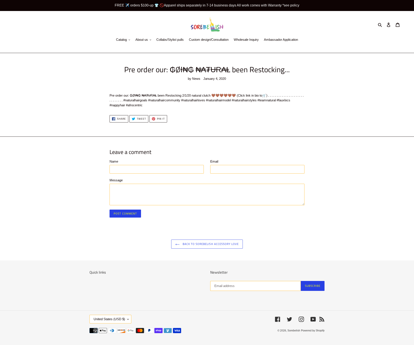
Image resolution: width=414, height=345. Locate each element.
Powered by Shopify (313, 330)
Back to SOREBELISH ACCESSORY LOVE (210, 244)
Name (114, 161)
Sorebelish (293, 330)
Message (116, 180)
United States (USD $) (109, 319)
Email (214, 161)
